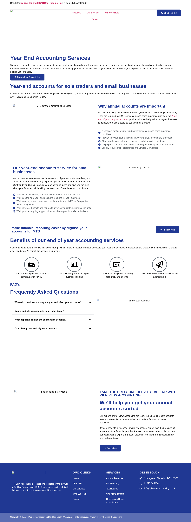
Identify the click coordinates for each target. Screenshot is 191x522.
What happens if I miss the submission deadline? (40, 320)
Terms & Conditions (113, 517)
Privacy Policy (96, 517)
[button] (53, 302)
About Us (76, 12)
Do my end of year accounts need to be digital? (39, 311)
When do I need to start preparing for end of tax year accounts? (48, 302)
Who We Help (112, 12)
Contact (95, 19)
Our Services (93, 12)
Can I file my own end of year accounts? (36, 328)
